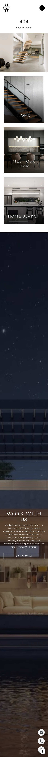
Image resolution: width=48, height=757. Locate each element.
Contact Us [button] (24, 556)
